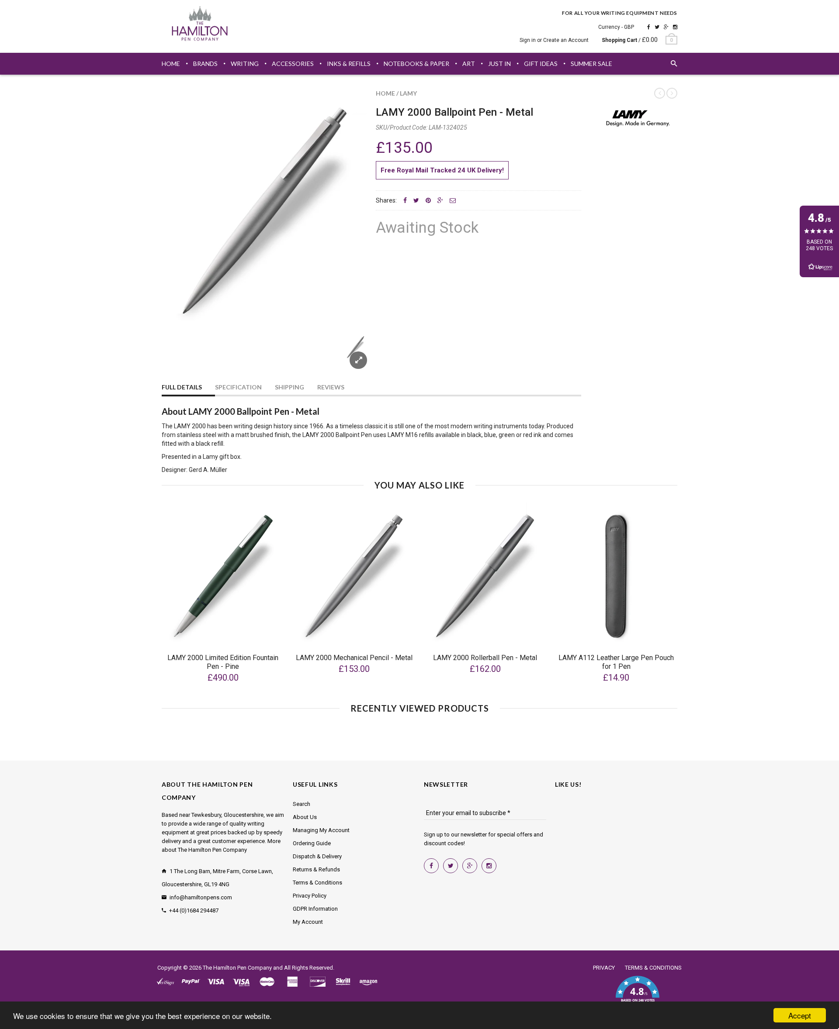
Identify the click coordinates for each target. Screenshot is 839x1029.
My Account (308, 922)
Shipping (289, 387)
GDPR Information (315, 908)
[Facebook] (648, 27)
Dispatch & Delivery (317, 856)
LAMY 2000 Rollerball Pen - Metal (485, 658)
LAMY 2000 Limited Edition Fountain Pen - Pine (222, 662)
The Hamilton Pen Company (237, 967)
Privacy (604, 967)
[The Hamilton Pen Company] (200, 25)
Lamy (408, 93)
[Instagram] (675, 27)
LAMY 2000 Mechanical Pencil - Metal (354, 658)
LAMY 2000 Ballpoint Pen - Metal (454, 112)
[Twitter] (657, 27)
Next (350, 357)
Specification (238, 387)
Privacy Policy (309, 895)
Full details (182, 387)
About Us (305, 817)
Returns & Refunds (316, 869)
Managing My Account (321, 830)
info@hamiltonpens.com (201, 897)
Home (385, 93)
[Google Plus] (666, 27)
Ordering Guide (312, 843)
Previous (179, 357)
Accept (799, 1015)
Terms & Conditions (317, 882)
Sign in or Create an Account (554, 40)
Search (301, 804)
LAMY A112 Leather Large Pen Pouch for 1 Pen (616, 662)
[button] (637, 994)
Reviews (330, 387)
